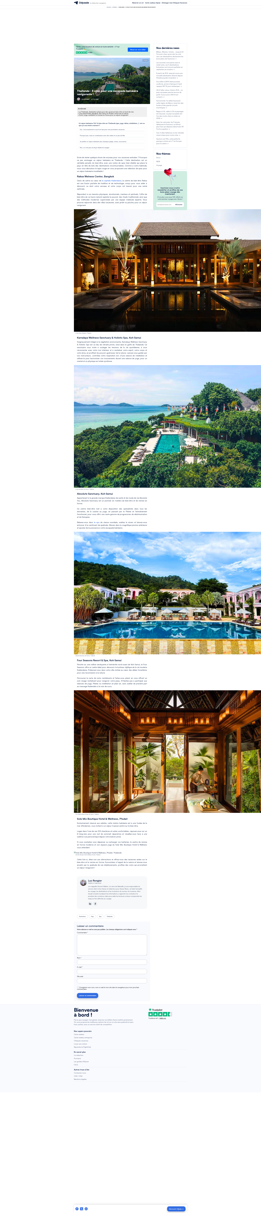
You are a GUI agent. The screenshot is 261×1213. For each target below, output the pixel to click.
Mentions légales (80, 1079)
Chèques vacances (81, 1041)
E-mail (80, 967)
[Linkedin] (90, 904)
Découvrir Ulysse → (176, 1209)
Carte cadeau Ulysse (152, 3)
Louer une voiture (80, 1044)
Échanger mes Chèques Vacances (174, 3)
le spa (96, 522)
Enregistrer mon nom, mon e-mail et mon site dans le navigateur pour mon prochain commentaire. (108, 988)
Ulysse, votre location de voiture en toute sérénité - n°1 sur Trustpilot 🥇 (98, 48)
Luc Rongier (95, 880)
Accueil (109, 7)
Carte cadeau (79, 1034)
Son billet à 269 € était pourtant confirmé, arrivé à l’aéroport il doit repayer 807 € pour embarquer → (169, 84)
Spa (100, 916)
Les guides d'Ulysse (81, 1062)
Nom (79, 958)
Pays (92, 916)
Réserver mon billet (138, 50)
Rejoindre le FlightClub (82, 1047)
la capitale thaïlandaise (111, 180)
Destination (82, 916)
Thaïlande (109, 916)
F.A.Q (76, 1065)
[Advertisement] (130, 26)
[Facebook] (95, 904)
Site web (80, 976)
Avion (158, 158)
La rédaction (78, 1055)
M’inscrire (178, 204)
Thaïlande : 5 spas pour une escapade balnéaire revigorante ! (107, 92)
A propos (77, 1058)
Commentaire (82, 932)
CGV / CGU (78, 1076)
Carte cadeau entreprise (83, 1038)
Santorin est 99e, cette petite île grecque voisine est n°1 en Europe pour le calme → (169, 141)
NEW (158, 161)
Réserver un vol (138, 3)
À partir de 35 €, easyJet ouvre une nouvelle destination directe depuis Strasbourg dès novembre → (169, 75)
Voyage (115, 7)
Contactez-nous (80, 1073)
